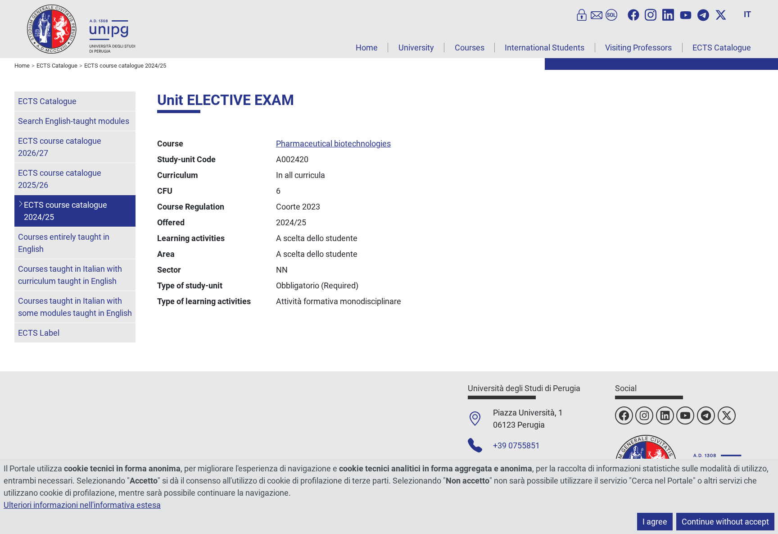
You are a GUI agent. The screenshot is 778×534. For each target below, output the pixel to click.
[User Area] (582, 14)
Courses (469, 47)
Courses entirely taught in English (63, 243)
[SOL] (611, 14)
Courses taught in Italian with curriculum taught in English (70, 275)
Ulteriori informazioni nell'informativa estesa (82, 505)
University (416, 47)
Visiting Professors (638, 47)
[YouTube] (686, 14)
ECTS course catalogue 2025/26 (59, 179)
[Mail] (596, 14)
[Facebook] (633, 14)
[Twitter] (721, 14)
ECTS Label (38, 333)
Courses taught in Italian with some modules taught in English (75, 307)
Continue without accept (725, 521)
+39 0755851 (516, 445)
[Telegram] (703, 14)
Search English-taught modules (73, 121)
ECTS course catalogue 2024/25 (65, 211)
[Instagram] (650, 14)
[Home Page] (81, 28)
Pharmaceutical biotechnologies (333, 143)
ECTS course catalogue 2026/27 (59, 147)
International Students (544, 47)
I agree (654, 521)
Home (367, 47)
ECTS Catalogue (721, 47)
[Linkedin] (668, 14)
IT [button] (747, 14)
